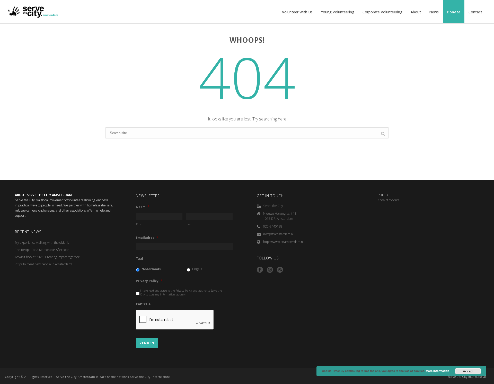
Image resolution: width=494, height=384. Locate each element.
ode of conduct (389, 200)
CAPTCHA (143, 304)
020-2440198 (272, 226)
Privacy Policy (149, 281)
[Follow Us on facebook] (260, 270)
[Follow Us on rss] (280, 270)
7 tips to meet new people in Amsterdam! (43, 264)
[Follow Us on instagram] (270, 270)
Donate (453, 12)
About (416, 12)
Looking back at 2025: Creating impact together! (47, 257)
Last (189, 224)
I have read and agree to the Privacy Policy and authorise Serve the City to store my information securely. (181, 292)
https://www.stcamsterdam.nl (283, 242)
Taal (139, 259)
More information (437, 371)
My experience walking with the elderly (42, 242)
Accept (468, 371)
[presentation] (175, 320)
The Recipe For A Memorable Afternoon (42, 250)
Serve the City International (467, 377)
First (139, 224)
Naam (142, 207)
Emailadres (147, 238)
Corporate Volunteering (382, 12)
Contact (475, 12)
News (434, 12)
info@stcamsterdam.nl (278, 234)
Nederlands (151, 269)
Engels (197, 269)
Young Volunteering (337, 12)
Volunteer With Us (297, 12)
